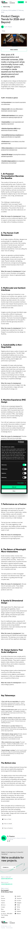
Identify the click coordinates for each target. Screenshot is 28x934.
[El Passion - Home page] (4, 2)
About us (3, 905)
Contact (3, 907)
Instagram (19, 902)
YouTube (19, 900)
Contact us (5, 867)
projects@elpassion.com (7, 878)
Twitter (18, 905)
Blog (2, 909)
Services (3, 898)
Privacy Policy (3, 927)
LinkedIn (19, 896)
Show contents (14, 49)
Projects (3, 900)
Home (2, 896)
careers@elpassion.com (6, 884)
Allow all (14, 487)
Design (3, 30)
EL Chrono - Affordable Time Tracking (6, 914)
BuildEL (3, 917)
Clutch (18, 909)
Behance (19, 913)
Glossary (3, 911)
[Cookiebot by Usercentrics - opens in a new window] (18, 442)
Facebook (19, 898)
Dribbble (19, 911)
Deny (14, 491)
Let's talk (21, 2)
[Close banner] (25, 442)
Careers (3, 902)
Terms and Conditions (9, 927)
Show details (20, 482)
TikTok (18, 907)
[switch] (24, 469)
